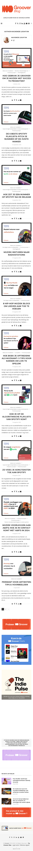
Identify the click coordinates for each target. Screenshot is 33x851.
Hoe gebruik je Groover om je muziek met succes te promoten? (16, 78)
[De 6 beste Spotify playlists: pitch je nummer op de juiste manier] (16, 114)
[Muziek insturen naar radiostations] (16, 233)
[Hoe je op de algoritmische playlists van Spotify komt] (16, 395)
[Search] (31, 23)
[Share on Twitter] (16, 100)
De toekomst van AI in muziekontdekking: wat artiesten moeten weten (21, 790)
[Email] (26, 23)
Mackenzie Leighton (19, 37)
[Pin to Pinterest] (18, 100)
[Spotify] (29, 23)
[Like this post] (12, 100)
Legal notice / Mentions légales (20, 845)
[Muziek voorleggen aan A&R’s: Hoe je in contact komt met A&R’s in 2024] (16, 506)
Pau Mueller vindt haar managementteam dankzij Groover (21, 780)
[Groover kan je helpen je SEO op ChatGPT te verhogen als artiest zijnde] (6, 801)
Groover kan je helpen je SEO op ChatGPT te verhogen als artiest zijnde (21, 800)
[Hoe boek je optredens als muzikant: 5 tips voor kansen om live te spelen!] (16, 340)
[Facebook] (15, 23)
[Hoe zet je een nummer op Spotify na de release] (16, 175)
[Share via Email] (20, 100)
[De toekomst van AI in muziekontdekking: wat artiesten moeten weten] (6, 791)
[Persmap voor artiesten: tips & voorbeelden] (16, 566)
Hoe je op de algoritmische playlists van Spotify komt (16, 416)
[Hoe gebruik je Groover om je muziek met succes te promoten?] (16, 58)
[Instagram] (20, 23)
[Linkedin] (22, 23)
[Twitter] (18, 23)
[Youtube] (24, 23)
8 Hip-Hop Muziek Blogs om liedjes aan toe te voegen (16, 306)
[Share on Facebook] (14, 100)
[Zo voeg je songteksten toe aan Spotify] (16, 450)
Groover (7, 843)
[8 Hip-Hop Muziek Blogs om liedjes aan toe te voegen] (16, 286)
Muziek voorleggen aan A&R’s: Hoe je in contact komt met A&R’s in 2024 (16, 528)
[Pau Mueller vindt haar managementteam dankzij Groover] (6, 781)
